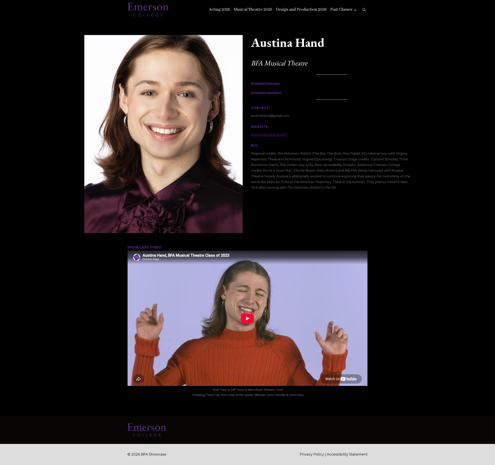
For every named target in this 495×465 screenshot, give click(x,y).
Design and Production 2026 (301, 9)
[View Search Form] (364, 9)
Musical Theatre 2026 (253, 9)
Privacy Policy (312, 454)
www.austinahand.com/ (269, 135)
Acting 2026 (219, 9)
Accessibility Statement (347, 454)
